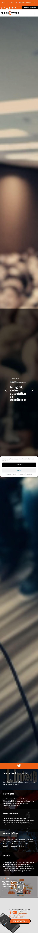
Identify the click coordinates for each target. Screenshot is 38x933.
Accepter (19, 464)
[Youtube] (7, 8)
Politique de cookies (10, 474)
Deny (19, 470)
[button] (19, 887)
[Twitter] (1, 8)
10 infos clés (26, 782)
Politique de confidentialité (24, 474)
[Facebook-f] (4, 8)
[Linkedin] (12, 8)
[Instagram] (15, 8)
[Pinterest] (10, 8)
